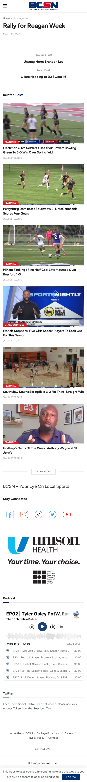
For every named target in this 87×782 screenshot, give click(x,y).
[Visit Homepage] (43, 6)
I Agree (71, 776)
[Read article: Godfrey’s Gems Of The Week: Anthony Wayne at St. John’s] (43, 424)
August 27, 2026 (13, 158)
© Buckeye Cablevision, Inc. (43, 763)
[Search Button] (82, 6)
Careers (69, 733)
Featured (10, 142)
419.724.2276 (43, 749)
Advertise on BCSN (21, 733)
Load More (43, 471)
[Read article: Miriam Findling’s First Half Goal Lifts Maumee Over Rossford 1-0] (43, 245)
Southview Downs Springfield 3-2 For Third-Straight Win (43, 392)
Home (6, 18)
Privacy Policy (36, 737)
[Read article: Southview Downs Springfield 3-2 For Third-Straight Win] (43, 367)
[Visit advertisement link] (43, 558)
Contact (53, 737)
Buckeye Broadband (48, 733)
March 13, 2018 (11, 34)
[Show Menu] (5, 6)
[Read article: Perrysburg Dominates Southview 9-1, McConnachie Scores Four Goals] (43, 184)
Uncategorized (21, 18)
